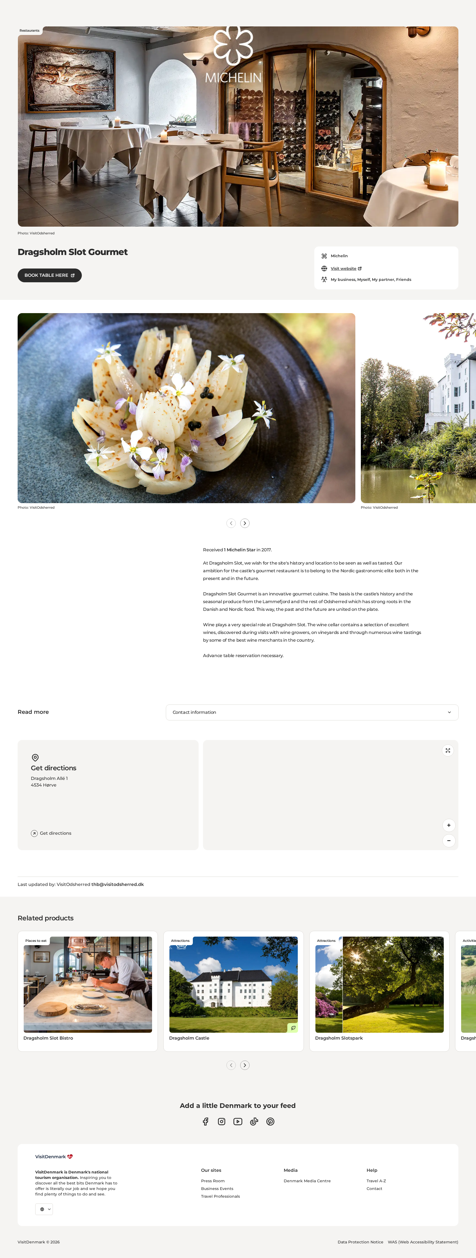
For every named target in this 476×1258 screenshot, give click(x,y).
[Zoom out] (449, 840)
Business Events (217, 1188)
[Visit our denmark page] (205, 1121)
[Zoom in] (449, 825)
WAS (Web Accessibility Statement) (423, 1242)
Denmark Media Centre (307, 1180)
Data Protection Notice (360, 1242)
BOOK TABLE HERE (46, 275)
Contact (374, 1188)
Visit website (343, 268)
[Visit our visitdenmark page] (238, 1121)
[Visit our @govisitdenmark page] (254, 1121)
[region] (330, 795)
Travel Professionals (220, 1196)
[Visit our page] (221, 1121)
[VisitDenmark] (54, 1156)
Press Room (213, 1180)
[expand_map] (448, 750)
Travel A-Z (376, 1180)
